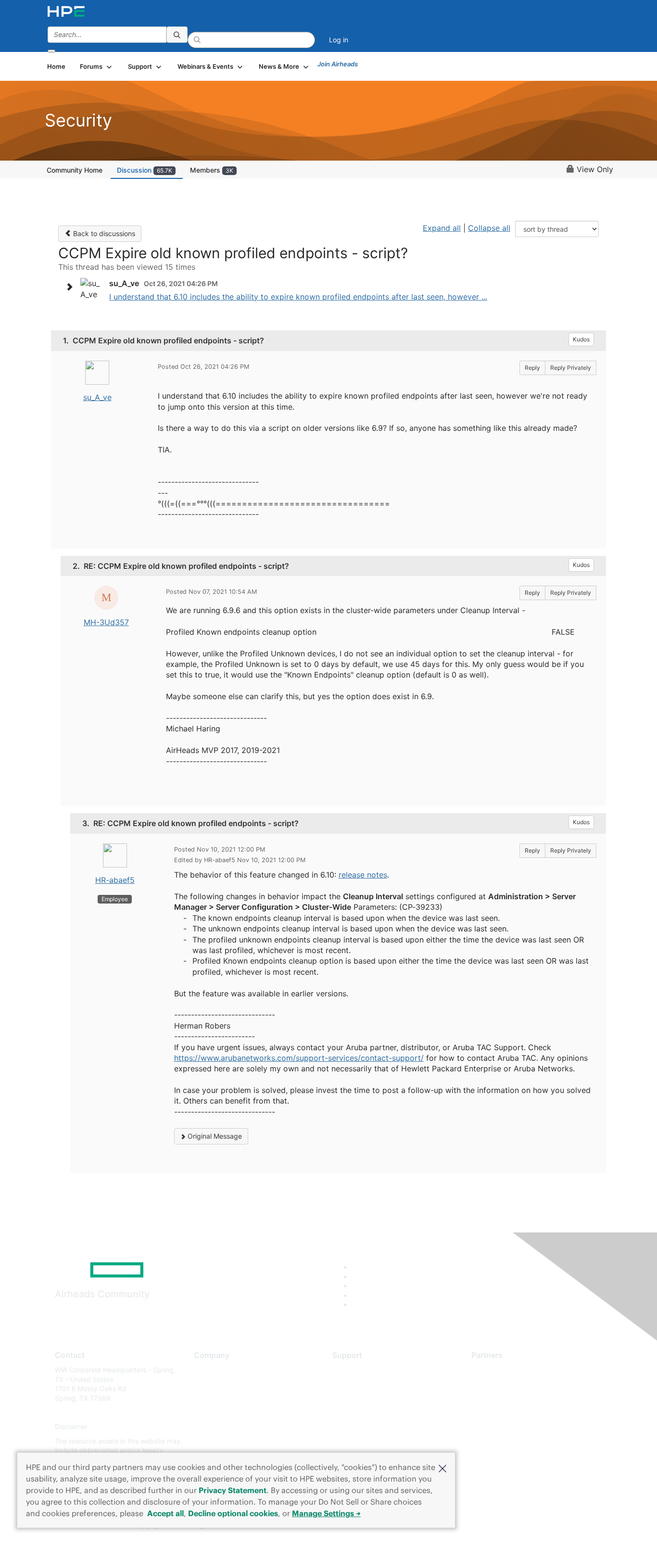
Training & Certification (368, 1398)
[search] (177, 34)
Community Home (74, 170)
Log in (338, 40)
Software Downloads (364, 1412)
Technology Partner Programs (518, 1412)
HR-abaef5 (115, 880)
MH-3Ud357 (106, 622)
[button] (442, 1467)
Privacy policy (216, 1427)
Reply (532, 367)
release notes (363, 874)
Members (211, 170)
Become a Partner (499, 1384)
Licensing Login (356, 1427)
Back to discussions (103, 233)
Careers (206, 1384)
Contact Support (358, 1384)
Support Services (359, 1370)
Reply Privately (570, 367)
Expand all (442, 228)
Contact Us (211, 1398)
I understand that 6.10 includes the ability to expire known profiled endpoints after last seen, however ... (298, 296)
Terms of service (220, 1441)
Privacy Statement (232, 1490)
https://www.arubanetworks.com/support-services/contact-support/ (299, 1058)
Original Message (214, 1136)
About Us (208, 1370)
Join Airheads (337, 64)
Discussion (144, 170)
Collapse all (489, 228)
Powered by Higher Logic (467, 1525)
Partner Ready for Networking (518, 1398)
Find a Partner (493, 1370)
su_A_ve (97, 397)
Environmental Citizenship (234, 1412)
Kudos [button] (581, 339)
